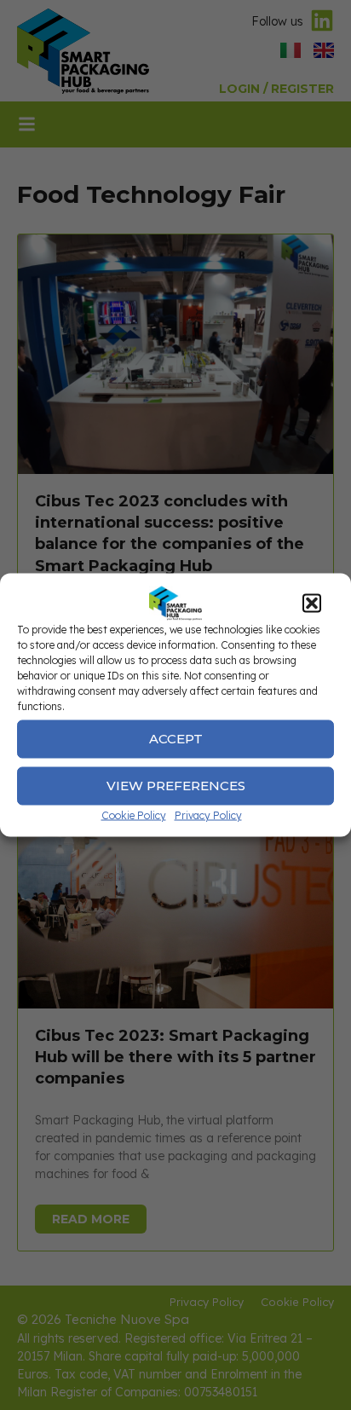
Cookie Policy (133, 814)
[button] (311, 602)
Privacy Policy (208, 814)
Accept (176, 739)
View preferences (175, 785)
